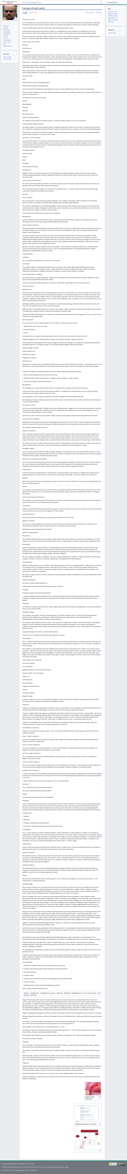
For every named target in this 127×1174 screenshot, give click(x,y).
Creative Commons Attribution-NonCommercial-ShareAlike (36, 1167)
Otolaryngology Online (10, 2)
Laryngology (111, 33)
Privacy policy (5, 1170)
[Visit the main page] (10, 13)
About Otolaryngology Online (20, 1170)
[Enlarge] (100, 1097)
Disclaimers (33, 1170)
